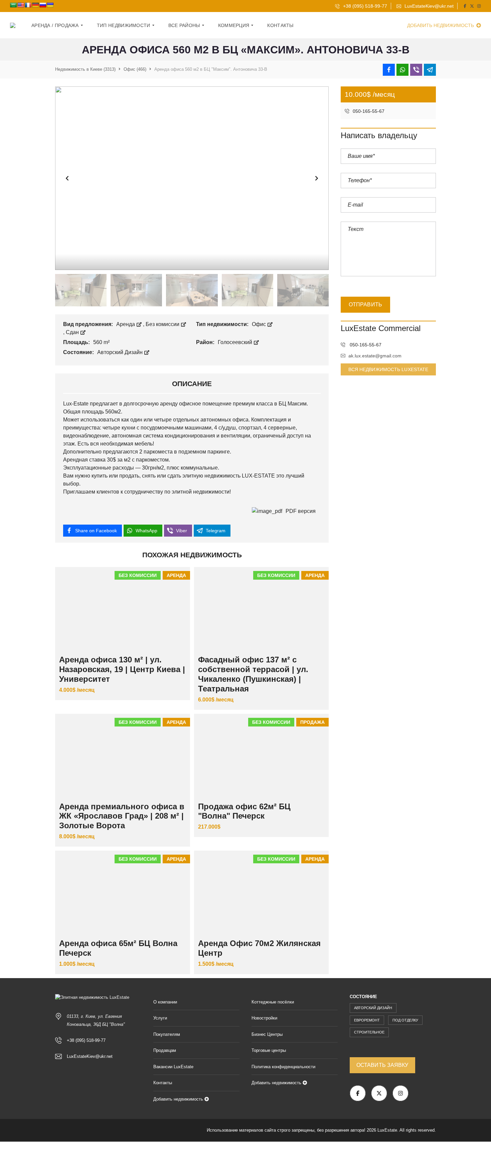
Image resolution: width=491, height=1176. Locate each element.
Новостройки (264, 1017)
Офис (259, 324)
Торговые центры (269, 1050)
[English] (20, 5)
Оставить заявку (382, 1065)
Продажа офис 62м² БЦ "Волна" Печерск (244, 811)
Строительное (369, 1032)
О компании (165, 1001)
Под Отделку (405, 1020)
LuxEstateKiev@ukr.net (428, 6)
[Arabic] (13, 5)
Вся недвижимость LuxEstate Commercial (388, 371)
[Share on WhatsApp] (402, 70)
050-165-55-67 (367, 111)
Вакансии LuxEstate (173, 1066)
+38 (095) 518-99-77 (364, 6)
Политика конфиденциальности (283, 1066)
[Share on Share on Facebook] (389, 70)
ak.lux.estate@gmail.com (374, 355)
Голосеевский (236, 342)
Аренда (126, 324)
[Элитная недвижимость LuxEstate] (12, 25)
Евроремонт (367, 1020)
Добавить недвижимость (441, 25)
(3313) (85, 69)
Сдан (73, 332)
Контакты (162, 1082)
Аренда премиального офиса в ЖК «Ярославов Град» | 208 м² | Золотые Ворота (121, 816)
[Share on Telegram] (430, 70)
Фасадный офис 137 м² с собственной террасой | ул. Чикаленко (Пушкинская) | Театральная (253, 674)
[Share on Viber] (416, 70)
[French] (28, 5)
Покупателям (166, 1034)
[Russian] (42, 5)
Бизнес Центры (267, 1034)
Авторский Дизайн (120, 352)
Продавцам (164, 1050)
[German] (35, 5)
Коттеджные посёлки (273, 1001)
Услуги (160, 1017)
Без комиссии (163, 324)
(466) (135, 69)
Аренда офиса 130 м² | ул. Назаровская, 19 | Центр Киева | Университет (122, 669)
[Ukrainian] (50, 5)
